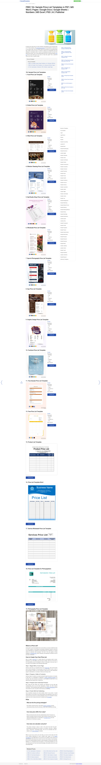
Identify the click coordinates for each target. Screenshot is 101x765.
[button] (81, 1)
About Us (26, 763)
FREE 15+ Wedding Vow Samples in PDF (65, 68)
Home (27, 3)
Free (77, 1)
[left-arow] (1, 382)
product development (50, 687)
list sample (49, 697)
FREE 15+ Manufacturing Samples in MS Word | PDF (66, 48)
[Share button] (22, 382)
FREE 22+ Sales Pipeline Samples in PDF (65, 72)
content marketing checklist (50, 677)
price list (34, 659)
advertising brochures (40, 47)
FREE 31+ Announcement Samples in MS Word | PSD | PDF (66, 52)
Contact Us (21, 763)
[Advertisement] (50, 21)
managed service (47, 717)
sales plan (47, 667)
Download (51, 89)
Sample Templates (79, 763)
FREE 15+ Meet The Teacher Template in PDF (66, 57)
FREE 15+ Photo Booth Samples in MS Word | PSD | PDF (67, 61)
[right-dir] (99, 382)
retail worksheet (35, 730)
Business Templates (32, 3)
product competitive (47, 705)
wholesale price (33, 653)
